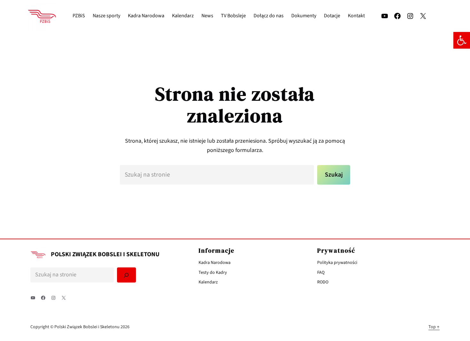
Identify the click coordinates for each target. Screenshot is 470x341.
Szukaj (334, 174)
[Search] (126, 274)
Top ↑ (434, 327)
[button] (461, 40)
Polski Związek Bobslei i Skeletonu (105, 254)
